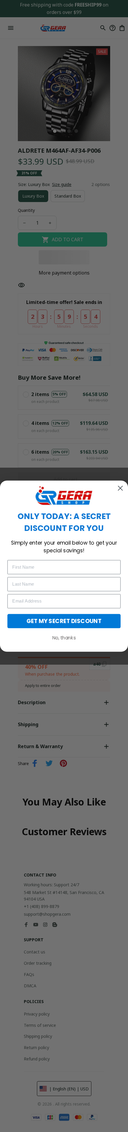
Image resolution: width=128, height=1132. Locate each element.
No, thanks (64, 637)
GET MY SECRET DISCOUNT (64, 621)
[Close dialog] (120, 488)
